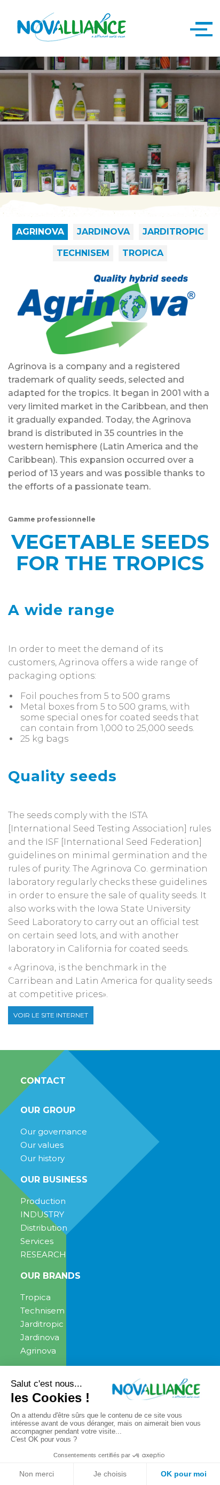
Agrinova (40, 232)
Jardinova (103, 232)
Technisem (83, 253)
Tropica (142, 253)
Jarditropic (173, 232)
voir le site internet (50, 1015)
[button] (199, 28)
